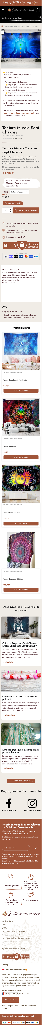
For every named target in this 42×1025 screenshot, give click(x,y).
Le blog (5, 964)
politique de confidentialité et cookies (25, 861)
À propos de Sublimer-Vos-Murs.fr (13, 948)
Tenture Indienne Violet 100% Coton (14, 579)
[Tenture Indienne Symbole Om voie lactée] (21, 351)
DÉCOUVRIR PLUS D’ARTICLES (20, 781)
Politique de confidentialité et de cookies (16, 938)
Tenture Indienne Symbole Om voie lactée (15, 380)
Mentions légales (7, 921)
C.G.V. (4, 924)
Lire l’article (7, 662)
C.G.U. (4, 928)
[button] (2, 32)
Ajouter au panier (28, 210)
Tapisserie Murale (8, 985)
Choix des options (21, 391)
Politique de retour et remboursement (14, 934)
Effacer (4, 194)
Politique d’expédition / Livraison (13, 931)
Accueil (2, 26)
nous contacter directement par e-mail (18, 113)
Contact (4, 945)
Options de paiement (9, 941)
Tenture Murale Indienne (12, 26)
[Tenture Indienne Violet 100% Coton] (21, 550)
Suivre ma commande (27, 1005)
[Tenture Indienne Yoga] (21, 417)
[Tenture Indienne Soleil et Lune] (21, 484)
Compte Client (12, 1005)
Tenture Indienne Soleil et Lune (12, 513)
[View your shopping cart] (37, 11)
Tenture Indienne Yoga (10, 446)
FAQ (3, 1005)
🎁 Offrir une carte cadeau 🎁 (14, 969)
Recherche (40, 17)
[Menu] (5, 10)
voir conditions (28, 4)
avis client (17, 138)
